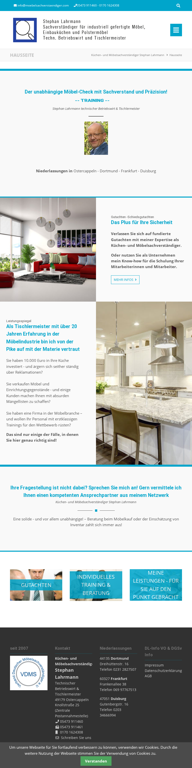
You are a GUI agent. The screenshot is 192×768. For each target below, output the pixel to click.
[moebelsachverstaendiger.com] (79, 30)
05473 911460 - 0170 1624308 (98, 5)
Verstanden (96, 760)
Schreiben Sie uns (76, 737)
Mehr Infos (124, 279)
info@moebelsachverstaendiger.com (43, 5)
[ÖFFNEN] (178, 6)
